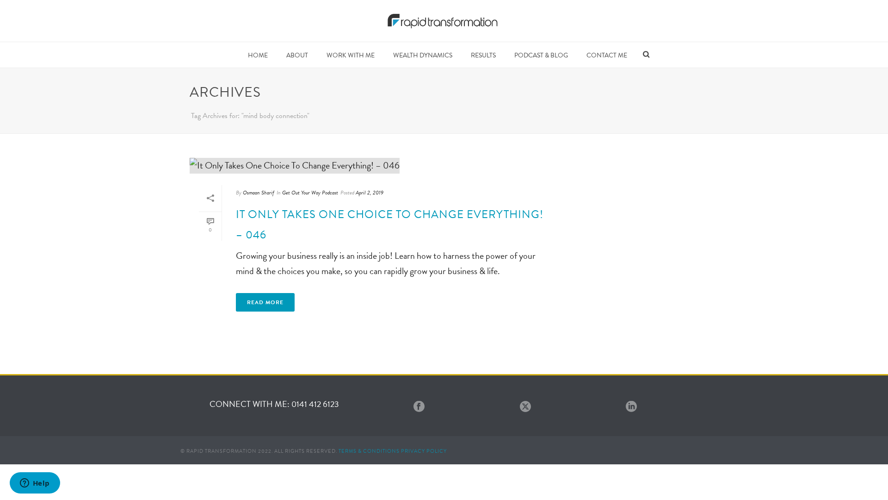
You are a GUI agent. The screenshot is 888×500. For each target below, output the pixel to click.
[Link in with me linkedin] (631, 407)
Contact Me (606, 55)
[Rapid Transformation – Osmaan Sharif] (444, 21)
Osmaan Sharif (258, 192)
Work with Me (351, 55)
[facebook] (419, 407)
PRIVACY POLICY (424, 451)
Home (258, 55)
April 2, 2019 (369, 192)
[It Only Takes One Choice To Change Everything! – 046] (373, 165)
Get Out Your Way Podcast (310, 192)
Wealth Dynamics (422, 55)
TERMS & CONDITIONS (369, 451)
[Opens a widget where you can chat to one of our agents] (34, 483)
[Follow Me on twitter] (525, 407)
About (297, 55)
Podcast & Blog (541, 55)
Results (483, 55)
